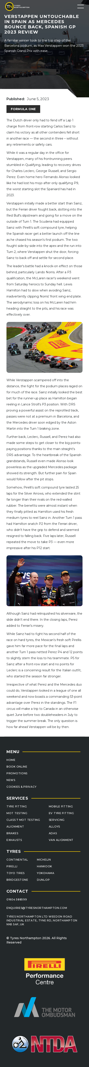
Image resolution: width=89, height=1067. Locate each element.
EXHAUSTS (14, 840)
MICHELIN (44, 859)
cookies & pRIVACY (21, 786)
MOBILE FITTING (61, 806)
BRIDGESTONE (17, 879)
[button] (80, 6)
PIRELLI (11, 866)
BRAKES (12, 833)
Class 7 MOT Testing (23, 819)
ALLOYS (54, 826)
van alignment (61, 840)
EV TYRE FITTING (61, 813)
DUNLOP (43, 879)
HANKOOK (44, 866)
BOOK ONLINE (16, 766)
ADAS (53, 833)
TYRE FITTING (16, 806)
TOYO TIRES (15, 873)
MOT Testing (16, 813)
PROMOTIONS (16, 773)
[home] (19, 6)
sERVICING (57, 819)
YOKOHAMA (45, 873)
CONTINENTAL (17, 859)
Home (11, 760)
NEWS (10, 780)
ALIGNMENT (15, 826)
